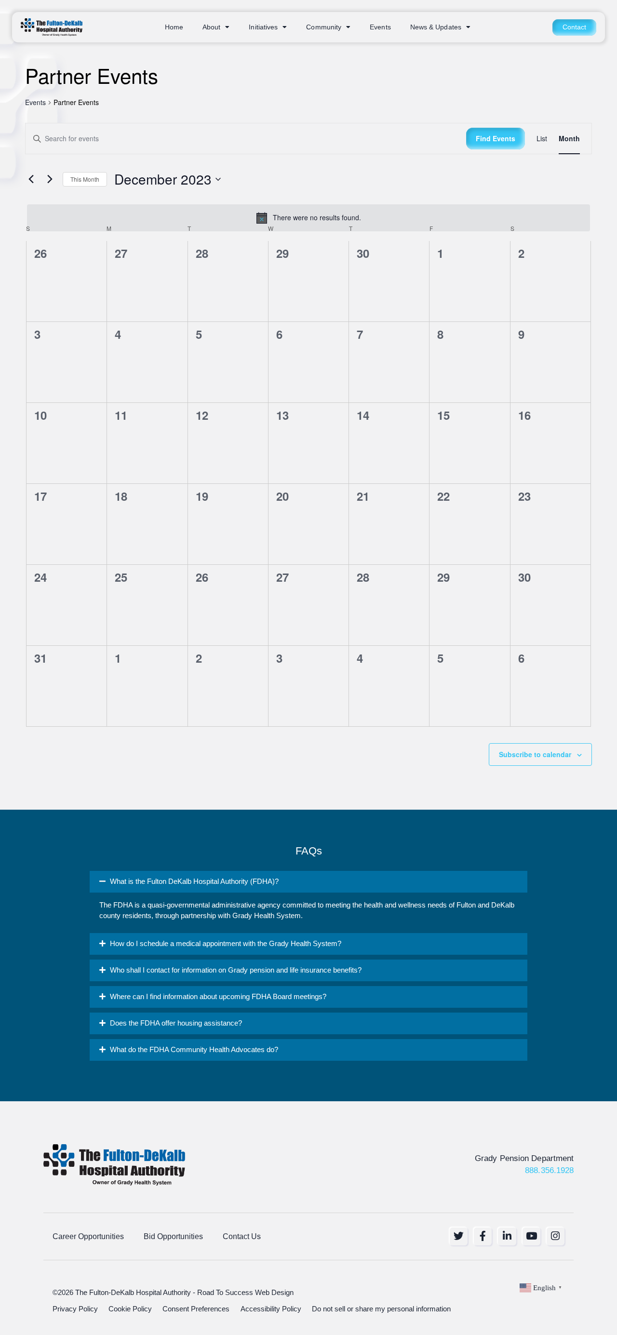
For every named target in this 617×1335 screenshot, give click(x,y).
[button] (309, 882)
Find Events (495, 138)
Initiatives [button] (263, 27)
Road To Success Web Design (245, 1292)
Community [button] (323, 27)
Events (380, 27)
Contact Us (242, 1236)
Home (174, 27)
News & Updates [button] (435, 27)
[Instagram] (555, 1236)
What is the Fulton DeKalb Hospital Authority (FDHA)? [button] (194, 881)
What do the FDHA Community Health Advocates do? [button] (194, 1050)
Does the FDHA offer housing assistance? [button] (176, 1023)
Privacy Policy (75, 1309)
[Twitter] (459, 1236)
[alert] (308, 217)
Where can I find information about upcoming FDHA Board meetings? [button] (218, 997)
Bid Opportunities (173, 1236)
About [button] (211, 27)
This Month (84, 179)
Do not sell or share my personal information (381, 1309)
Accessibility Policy (271, 1309)
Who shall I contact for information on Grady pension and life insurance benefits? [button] (236, 970)
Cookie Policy (130, 1309)
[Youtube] (531, 1236)
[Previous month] (31, 179)
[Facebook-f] (483, 1236)
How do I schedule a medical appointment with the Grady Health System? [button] (225, 944)
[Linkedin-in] (507, 1236)
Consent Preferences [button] (195, 1309)
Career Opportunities (88, 1236)
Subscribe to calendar (535, 754)
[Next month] (49, 179)
